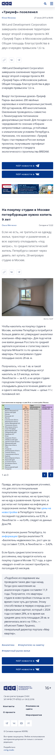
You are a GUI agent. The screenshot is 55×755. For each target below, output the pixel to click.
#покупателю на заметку (31, 644)
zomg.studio (9, 750)
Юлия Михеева (9, 17)
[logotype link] (9, 3)
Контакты (8, 706)
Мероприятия (34, 715)
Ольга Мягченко (9, 225)
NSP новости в (25, 165)
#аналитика (8, 644)
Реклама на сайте (32, 707)
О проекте (9, 712)
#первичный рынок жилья (16, 650)
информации (9, 536)
